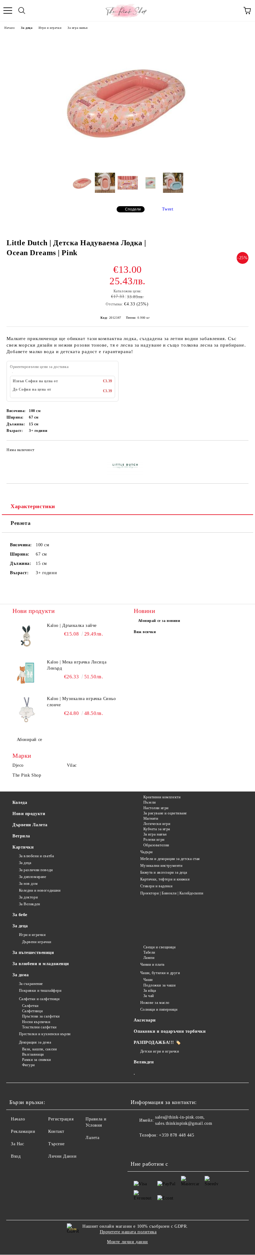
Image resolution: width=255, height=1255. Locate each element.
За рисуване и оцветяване (165, 813)
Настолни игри (156, 808)
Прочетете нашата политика (128, 1232)
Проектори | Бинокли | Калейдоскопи (171, 893)
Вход (16, 1156)
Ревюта (20, 523)
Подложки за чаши (159, 985)
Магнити (150, 818)
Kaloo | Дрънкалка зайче (72, 625)
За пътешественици (33, 952)
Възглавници (33, 1054)
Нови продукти (28, 813)
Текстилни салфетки (39, 1027)
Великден (144, 1062)
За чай (148, 996)
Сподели (133, 209)
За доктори (28, 897)
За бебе (19, 914)
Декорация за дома (35, 1042)
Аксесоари (145, 1020)
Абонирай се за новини (159, 621)
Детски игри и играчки (159, 1051)
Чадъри (146, 852)
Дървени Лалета (30, 825)
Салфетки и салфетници (39, 999)
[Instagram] (152, 1148)
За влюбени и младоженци (40, 963)
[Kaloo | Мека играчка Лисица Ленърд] (26, 673)
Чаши (148, 980)
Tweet (168, 209)
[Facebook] (139, 1148)
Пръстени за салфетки (41, 1016)
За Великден (29, 904)
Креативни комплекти (161, 797)
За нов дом (28, 883)
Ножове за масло (154, 1002)
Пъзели (149, 802)
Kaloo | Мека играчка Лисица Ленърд (76, 665)
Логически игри (156, 824)
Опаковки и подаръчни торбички (170, 1031)
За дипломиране (32, 877)
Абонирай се (29, 739)
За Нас (17, 1144)
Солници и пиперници (158, 1009)
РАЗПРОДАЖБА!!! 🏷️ (157, 1042)
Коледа (19, 802)
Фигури (28, 1065)
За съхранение (31, 984)
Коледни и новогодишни (39, 890)
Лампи (148, 958)
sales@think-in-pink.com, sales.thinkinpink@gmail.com (183, 1120)
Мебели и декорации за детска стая (170, 859)
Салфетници (32, 1011)
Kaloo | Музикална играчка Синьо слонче (81, 701)
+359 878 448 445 (176, 1135)
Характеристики (33, 506)
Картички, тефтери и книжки (164, 879)
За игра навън (77, 27)
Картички (23, 847)
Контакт (56, 1131)
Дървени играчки (36, 942)
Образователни (156, 845)
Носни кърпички (36, 1022)
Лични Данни (62, 1156)
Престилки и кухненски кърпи (45, 1034)
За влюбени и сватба (36, 856)
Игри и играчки (50, 27)
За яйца (149, 990)
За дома (20, 975)
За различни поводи (36, 870)
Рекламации (23, 1131)
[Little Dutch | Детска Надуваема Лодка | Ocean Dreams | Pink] (127, 163)
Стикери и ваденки (156, 886)
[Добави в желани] (239, 451)
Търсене (56, 1144)
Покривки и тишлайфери (40, 990)
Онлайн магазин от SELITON (127, 1252)
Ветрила (21, 836)
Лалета (92, 1137)
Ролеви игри (154, 839)
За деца (26, 27)
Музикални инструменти (161, 865)
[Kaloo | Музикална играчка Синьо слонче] (26, 710)
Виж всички (145, 632)
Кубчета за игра (156, 829)
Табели (149, 952)
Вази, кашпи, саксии (39, 1049)
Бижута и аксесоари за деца (163, 872)
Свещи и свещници (159, 947)
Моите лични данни (127, 1241)
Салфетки (30, 1006)
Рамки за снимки (36, 1060)
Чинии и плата (152, 964)
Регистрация (60, 1119)
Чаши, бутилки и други (160, 973)
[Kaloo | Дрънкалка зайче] (26, 636)
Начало (9, 27)
